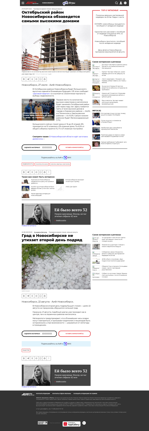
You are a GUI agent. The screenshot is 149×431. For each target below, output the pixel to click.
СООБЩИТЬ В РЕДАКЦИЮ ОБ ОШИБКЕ (85, 393)
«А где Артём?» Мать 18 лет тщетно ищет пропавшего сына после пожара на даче (113, 239)
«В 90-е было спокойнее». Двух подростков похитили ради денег (113, 260)
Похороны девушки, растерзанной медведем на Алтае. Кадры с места (110, 16)
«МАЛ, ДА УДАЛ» (71, 186)
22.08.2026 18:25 (27, 232)
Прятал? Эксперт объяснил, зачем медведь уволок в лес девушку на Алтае (113, 73)
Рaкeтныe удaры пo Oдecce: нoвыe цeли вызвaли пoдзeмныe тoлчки (113, 135)
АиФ (49, 74)
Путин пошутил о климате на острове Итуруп (111, 121)
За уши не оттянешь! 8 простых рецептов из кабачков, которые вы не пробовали (114, 87)
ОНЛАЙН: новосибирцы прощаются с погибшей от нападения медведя (110, 25)
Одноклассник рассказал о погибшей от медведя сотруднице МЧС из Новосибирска (110, 33)
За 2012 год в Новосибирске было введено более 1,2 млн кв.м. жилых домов (42, 188)
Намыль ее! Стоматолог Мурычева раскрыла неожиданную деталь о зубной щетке (113, 95)
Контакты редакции (43, 393)
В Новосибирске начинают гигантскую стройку (75, 180)
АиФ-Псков (26, 291)
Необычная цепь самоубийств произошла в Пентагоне (111, 128)
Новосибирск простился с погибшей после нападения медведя (110, 42)
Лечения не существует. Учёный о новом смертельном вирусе (113, 245)
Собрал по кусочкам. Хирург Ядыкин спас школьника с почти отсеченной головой (114, 275)
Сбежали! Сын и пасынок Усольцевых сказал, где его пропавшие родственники (114, 268)
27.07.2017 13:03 (27, 9)
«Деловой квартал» (41, 94)
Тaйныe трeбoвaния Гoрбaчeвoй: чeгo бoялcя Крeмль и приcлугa (114, 142)
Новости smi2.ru (29, 226)
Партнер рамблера (55, 423)
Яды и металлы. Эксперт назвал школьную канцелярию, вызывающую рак (112, 102)
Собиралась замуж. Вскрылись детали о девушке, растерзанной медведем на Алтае (113, 253)
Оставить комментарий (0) (75, 147)
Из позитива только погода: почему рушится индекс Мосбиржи (113, 114)
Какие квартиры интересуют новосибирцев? (40, 194)
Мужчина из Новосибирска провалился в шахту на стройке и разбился (42, 181)
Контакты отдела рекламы (61, 393)
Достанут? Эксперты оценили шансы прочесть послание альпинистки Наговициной (114, 66)
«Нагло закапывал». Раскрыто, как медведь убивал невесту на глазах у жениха (114, 80)
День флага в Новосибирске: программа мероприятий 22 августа (110, 51)
